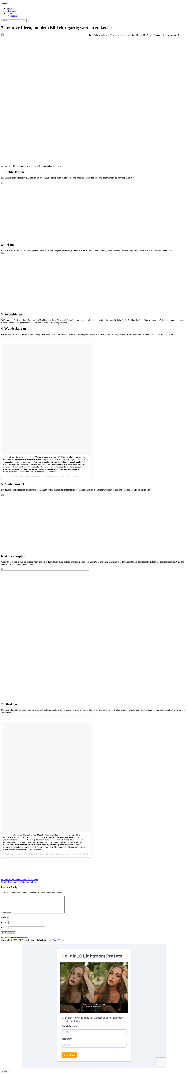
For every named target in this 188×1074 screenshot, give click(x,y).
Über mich (11, 11)
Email (4, 922)
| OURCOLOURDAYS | (34, 854)
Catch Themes (59, 940)
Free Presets (12, 16)
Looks (9, 13)
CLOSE (5, 1071)
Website (4, 927)
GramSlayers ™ (35, 476)
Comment (6, 913)
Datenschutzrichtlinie (20, 938)
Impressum (6, 938)
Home (9, 8)
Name (4, 917)
